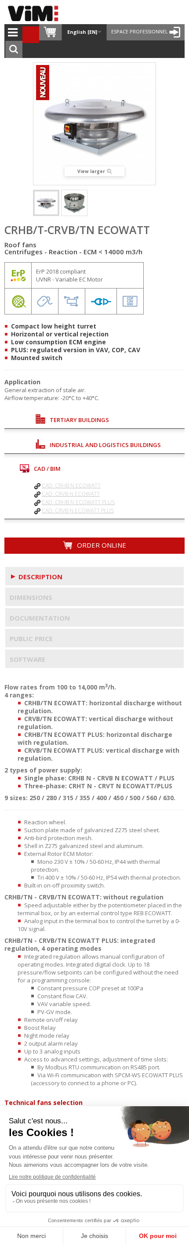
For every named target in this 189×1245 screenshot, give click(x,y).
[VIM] (35, 13)
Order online (100, 545)
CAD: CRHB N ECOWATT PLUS (78, 502)
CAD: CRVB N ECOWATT (71, 494)
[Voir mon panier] (50, 32)
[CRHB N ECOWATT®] (46, 203)
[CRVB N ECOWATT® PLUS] (74, 203)
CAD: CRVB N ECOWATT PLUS (78, 510)
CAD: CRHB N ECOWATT (71, 485)
